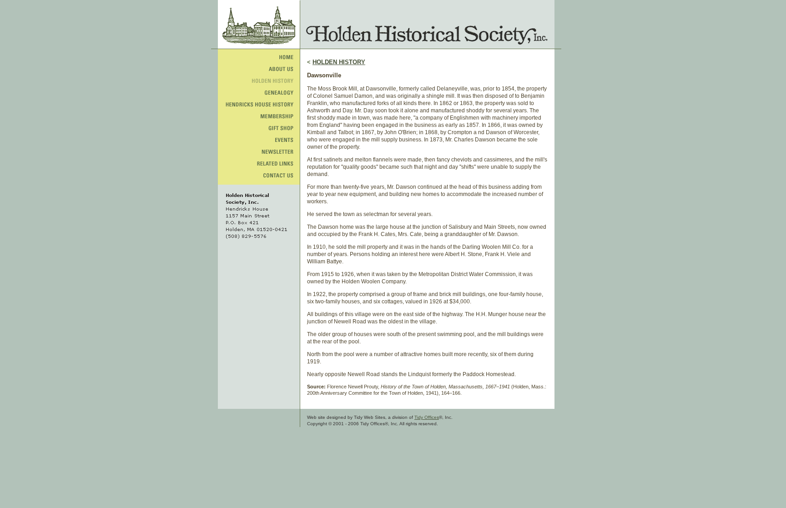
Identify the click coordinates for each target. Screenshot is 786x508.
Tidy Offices (426, 417)
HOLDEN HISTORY (338, 62)
